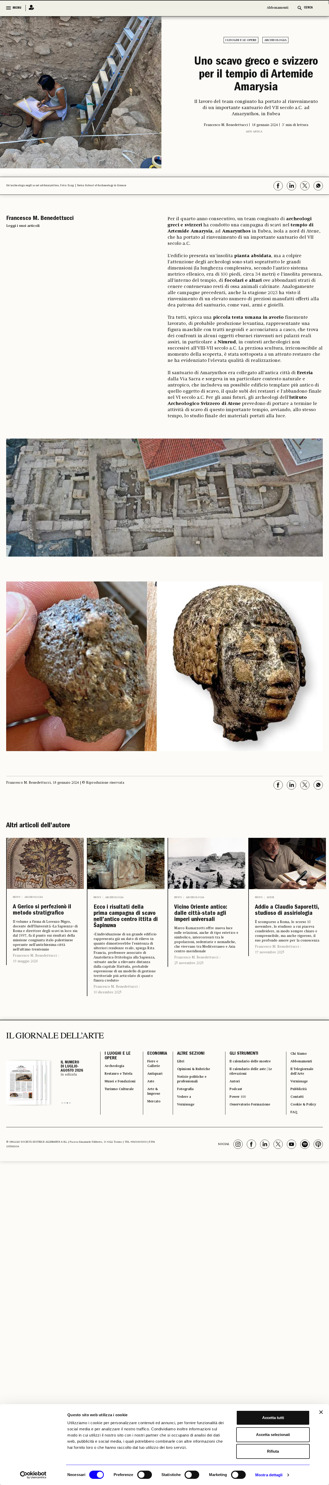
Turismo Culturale (114, 1148)
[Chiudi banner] (321, 1412)
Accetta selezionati (273, 1434)
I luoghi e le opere (241, 40)
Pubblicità (298, 1133)
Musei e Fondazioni (116, 1133)
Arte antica (254, 159)
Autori (231, 1124)
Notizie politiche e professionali (190, 1120)
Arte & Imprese (149, 1136)
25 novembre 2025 (189, 996)
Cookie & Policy (303, 1151)
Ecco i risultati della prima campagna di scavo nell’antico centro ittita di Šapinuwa (126, 943)
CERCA (308, 7)
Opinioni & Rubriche (192, 1108)
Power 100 (235, 1142)
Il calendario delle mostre (252, 1099)
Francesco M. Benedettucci (35, 995)
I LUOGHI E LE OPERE (118, 1093)
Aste (145, 1124)
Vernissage (183, 1151)
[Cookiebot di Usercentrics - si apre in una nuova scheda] (33, 1475)
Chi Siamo (298, 1090)
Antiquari (150, 1114)
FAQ (292, 1161)
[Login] (29, 8)
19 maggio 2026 (25, 1000)
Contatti (296, 1142)
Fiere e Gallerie (149, 1102)
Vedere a (180, 1142)
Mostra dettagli (269, 1475)
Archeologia (275, 40)
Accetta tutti (273, 1417)
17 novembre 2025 (269, 983)
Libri (176, 1099)
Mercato (149, 1148)
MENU (17, 8)
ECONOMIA (151, 1090)
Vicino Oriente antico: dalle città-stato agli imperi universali (204, 939)
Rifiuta (273, 1451)
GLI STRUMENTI (239, 1090)
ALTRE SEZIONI (185, 1090)
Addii (270, 916)
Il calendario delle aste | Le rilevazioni (250, 1111)
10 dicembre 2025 (108, 1027)
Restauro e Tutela (115, 1117)
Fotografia (182, 1133)
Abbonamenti (277, 7)
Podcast (233, 1133)
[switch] (144, 1475)
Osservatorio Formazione (251, 1151)
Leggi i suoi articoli (23, 244)
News (16, 916)
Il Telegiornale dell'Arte (303, 1111)
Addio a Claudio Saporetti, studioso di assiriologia (285, 935)
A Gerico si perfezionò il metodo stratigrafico (33, 939)
